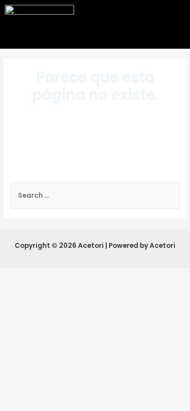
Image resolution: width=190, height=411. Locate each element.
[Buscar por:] (95, 195)
